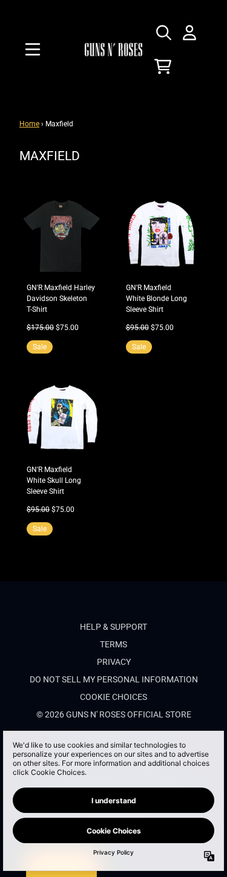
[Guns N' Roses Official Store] (114, 49)
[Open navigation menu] (32, 49)
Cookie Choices (113, 697)
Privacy (114, 662)
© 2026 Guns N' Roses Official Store (113, 714)
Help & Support (113, 627)
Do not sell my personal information (114, 679)
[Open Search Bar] (162, 32)
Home (29, 124)
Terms (113, 644)
